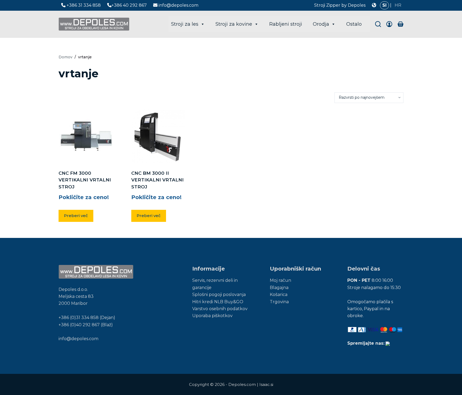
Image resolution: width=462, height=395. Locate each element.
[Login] (389, 24)
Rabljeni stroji (285, 24)
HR (398, 5)
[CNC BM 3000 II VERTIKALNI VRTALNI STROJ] (158, 136)
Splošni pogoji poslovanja (219, 294)
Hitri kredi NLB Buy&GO (217, 301)
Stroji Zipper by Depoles (339, 5)
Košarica (278, 294)
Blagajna (279, 287)
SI (384, 5)
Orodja (321, 24)
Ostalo (354, 24)
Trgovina (279, 301)
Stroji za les (184, 24)
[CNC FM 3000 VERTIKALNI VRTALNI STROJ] (86, 136)
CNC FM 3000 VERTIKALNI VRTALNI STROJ (85, 179)
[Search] (378, 24)
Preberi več (76, 215)
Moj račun (280, 280)
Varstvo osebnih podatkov (220, 308)
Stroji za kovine (233, 24)
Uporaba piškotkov (212, 315)
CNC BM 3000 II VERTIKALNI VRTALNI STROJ (157, 179)
